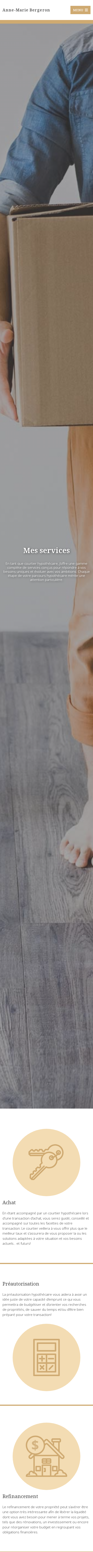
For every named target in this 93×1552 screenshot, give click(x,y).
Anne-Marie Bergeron (26, 9)
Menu (78, 10)
